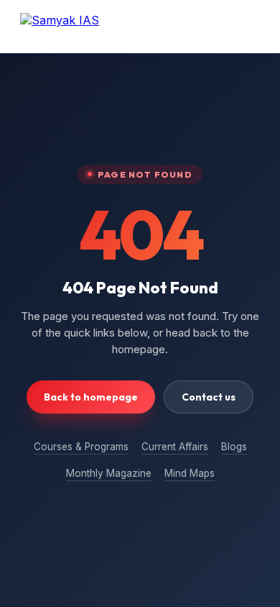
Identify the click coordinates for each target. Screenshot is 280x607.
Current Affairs (174, 446)
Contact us (208, 397)
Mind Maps (189, 473)
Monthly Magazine (108, 473)
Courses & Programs (81, 446)
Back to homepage (91, 397)
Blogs (234, 446)
